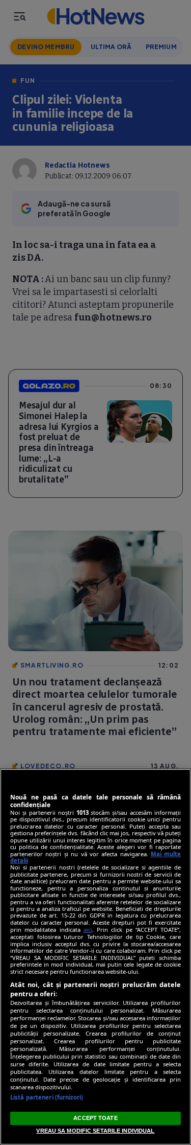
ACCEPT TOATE (95, 1118)
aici (88, 929)
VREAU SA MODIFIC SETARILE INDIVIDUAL (95, 1131)
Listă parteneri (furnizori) (46, 1097)
